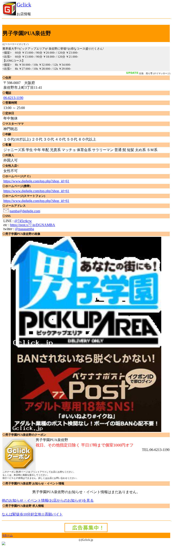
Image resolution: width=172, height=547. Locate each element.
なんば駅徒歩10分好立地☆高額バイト (32, 514)
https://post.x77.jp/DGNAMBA (32, 225)
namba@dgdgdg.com (25, 211)
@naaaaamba (24, 229)
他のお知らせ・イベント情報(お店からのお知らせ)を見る (48, 500)
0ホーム (7, 535)
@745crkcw (23, 221)
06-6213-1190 (13, 98)
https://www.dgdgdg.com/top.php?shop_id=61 (36, 181)
